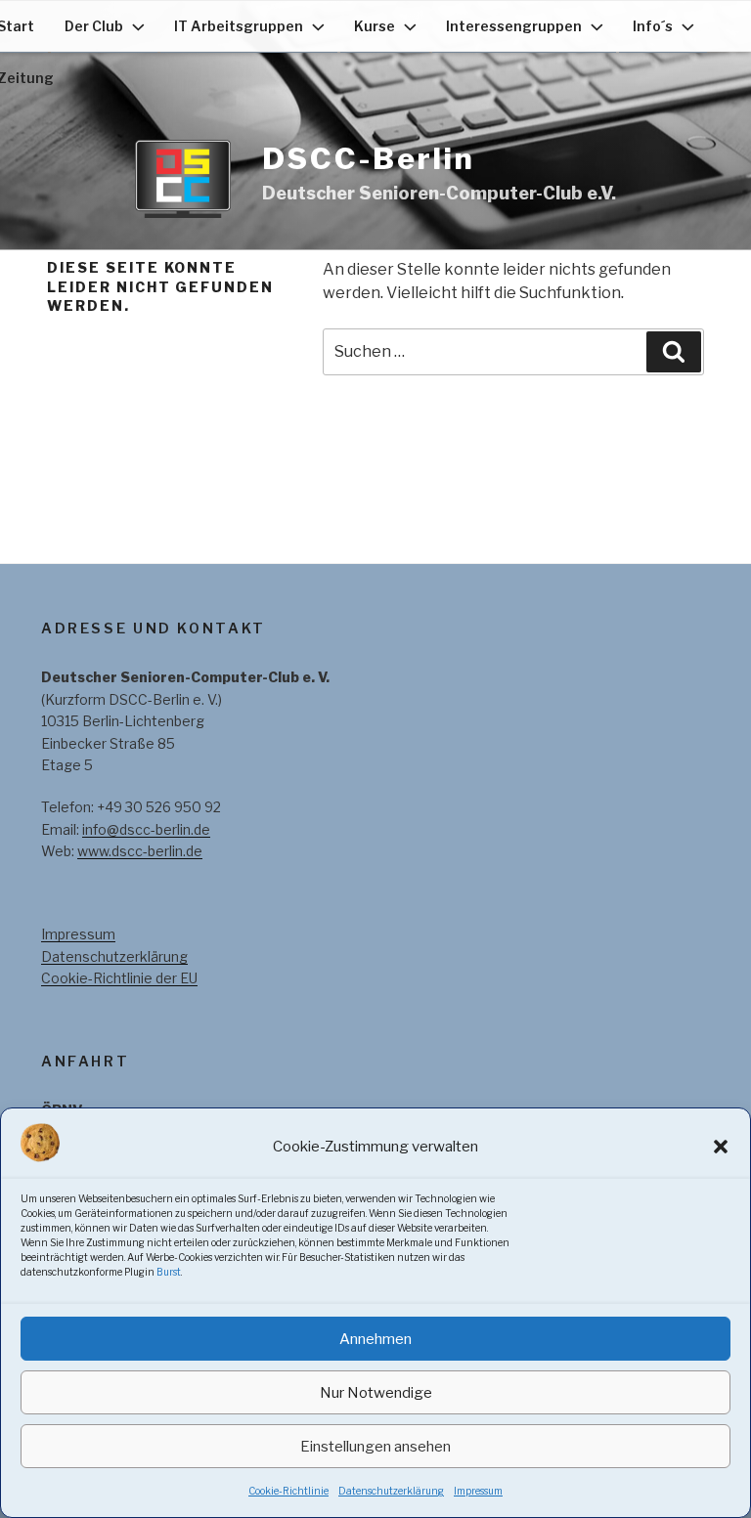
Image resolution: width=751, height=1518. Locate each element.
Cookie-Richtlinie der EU (119, 978)
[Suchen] (673, 351)
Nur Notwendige (376, 1393)
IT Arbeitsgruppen (238, 26)
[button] (720, 1146)
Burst (168, 1272)
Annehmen (375, 1339)
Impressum (478, 1490)
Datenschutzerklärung (391, 1490)
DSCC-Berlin (368, 158)
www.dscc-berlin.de (139, 851)
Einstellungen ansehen (375, 1446)
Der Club (94, 26)
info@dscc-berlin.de (146, 829)
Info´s (653, 26)
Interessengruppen (514, 26)
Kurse (374, 26)
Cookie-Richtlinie (288, 1490)
